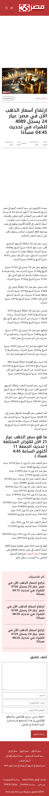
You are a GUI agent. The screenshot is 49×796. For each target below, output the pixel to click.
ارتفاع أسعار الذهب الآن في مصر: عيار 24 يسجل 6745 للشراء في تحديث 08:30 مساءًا (25, 612)
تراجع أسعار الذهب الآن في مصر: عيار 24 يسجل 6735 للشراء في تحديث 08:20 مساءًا (26, 635)
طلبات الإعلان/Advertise (34, 779)
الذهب (23, 143)
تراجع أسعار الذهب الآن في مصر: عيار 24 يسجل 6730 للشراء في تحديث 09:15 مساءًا (26, 588)
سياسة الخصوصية (11, 779)
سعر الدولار (36, 751)
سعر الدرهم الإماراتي (14, 756)
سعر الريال (12, 751)
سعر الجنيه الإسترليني (34, 756)
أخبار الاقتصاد (8, 98)
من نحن (41, 784)
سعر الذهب (18, 143)
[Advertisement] (24, 42)
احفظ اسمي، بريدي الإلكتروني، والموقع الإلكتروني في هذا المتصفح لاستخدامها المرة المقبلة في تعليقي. (25, 720)
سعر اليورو (24, 751)
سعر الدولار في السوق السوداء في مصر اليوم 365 (24, 765)
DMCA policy (10, 784)
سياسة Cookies (27, 784)
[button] (6, 8)
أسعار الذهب (44, 143)
